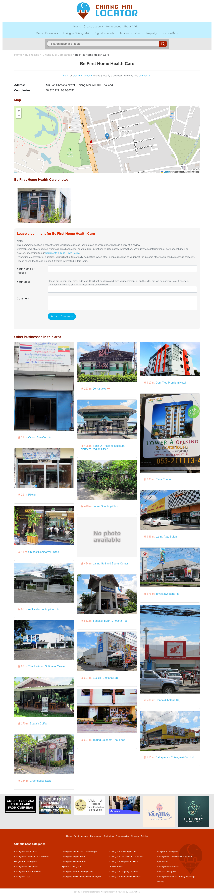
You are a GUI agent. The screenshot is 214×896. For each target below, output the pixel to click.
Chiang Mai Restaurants (25, 851)
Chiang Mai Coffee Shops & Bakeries (31, 856)
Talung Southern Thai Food (109, 740)
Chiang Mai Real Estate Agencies (77, 871)
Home (77, 26)
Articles (125, 33)
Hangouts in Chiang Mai (25, 861)
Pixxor (32, 494)
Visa (138, 33)
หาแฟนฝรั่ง (169, 33)
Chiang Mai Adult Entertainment (76, 876)
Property (152, 33)
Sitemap (135, 836)
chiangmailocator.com (90, 892)
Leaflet (166, 171)
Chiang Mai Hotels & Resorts (27, 871)
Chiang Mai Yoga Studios (73, 856)
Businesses (32, 54)
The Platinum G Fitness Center (46, 666)
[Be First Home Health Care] (44, 205)
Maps (39, 33)
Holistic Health (116, 866)
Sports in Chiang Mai (71, 866)
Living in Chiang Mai (76, 33)
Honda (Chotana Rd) (168, 700)
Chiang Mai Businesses (168, 866)
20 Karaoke (99, 388)
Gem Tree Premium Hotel (171, 382)
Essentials (52, 33)
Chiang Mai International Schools (125, 876)
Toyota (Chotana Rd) (168, 593)
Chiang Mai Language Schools (124, 871)
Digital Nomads (104, 33)
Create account (93, 26)
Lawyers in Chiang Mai (168, 851)
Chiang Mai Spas (22, 876)
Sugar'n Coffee (38, 723)
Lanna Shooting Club (105, 506)
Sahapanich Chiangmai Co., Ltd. (175, 757)
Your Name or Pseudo (25, 270)
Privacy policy (122, 836)
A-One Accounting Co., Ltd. (44, 609)
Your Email (23, 281)
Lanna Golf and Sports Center (110, 563)
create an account (83, 75)
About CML (131, 26)
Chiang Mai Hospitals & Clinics (124, 861)
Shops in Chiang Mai (166, 871)
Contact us (108, 836)
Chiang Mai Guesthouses (26, 866)
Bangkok (97, 876)
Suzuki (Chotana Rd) (105, 677)
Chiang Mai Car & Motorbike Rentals (126, 856)
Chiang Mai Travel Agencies (123, 851)
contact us (144, 75)
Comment (23, 298)
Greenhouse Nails (40, 780)
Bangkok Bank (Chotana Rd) (110, 620)
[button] (107, 136)
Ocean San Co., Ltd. (40, 437)
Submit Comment (61, 316)
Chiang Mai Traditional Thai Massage (79, 851)
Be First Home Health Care (92, 54)
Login (66, 75)
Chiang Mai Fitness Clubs (74, 861)
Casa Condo (163, 479)
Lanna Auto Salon (166, 536)
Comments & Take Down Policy (62, 252)
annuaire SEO (134, 892)
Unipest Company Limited (43, 552)
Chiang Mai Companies (57, 54)
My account (113, 26)
